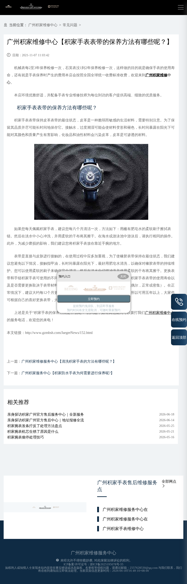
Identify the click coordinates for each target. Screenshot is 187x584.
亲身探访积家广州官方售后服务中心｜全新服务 (45, 414)
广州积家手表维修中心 (123, 528)
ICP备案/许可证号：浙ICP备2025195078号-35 (93, 564)
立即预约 (94, 299)
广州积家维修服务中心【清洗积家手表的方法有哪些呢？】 (68, 361)
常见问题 (70, 25)
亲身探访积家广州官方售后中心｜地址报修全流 (45, 420)
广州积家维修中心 (42, 25)
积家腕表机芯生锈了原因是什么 (32, 431)
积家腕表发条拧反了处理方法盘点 (34, 426)
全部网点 (169, 481)
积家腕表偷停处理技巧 (25, 437)
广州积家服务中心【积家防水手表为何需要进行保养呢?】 (67, 373)
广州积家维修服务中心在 (125, 509)
